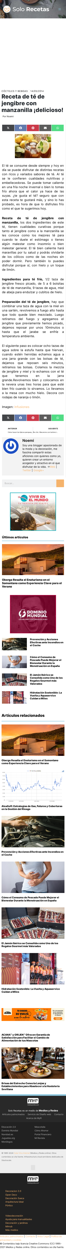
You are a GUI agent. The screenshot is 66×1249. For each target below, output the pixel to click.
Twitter (26, 470)
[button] (33, 1167)
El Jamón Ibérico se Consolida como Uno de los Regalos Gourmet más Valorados (46, 679)
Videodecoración (14, 1215)
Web (52, 466)
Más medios (11, 1230)
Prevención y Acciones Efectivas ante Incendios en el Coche (46, 642)
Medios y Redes (48, 1110)
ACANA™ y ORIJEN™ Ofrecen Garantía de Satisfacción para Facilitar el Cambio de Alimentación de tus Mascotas (26, 1037)
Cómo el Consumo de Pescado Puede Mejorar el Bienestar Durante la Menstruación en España (45, 661)
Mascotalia (40, 1127)
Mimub (8, 1226)
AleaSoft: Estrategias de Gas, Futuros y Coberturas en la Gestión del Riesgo (32, 808)
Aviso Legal (43, 1236)
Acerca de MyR (34, 1118)
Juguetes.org (8, 1138)
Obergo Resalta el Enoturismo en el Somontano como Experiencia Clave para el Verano (32, 583)
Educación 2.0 (9, 1127)
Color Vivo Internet (22, 1153)
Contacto (58, 1114)
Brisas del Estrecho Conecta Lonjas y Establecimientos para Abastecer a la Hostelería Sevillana (31, 1086)
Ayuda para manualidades (18, 1219)
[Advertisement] (33, 53)
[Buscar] (60, 483)
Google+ (38, 470)
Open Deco (11, 1194)
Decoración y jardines (16, 1223)
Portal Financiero (43, 1134)
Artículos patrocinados (13, 1114)
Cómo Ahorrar (41, 1130)
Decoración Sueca (14, 1198)
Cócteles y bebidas (15, 91)
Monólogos (7, 1141)
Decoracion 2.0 (13, 1191)
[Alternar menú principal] (59, 9)
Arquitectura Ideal (14, 1201)
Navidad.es (7, 1134)
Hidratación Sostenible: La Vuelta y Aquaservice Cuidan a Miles (46, 695)
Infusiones (21, 407)
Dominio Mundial (10, 1130)
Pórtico (9, 1205)
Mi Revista (40, 1138)
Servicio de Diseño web (39, 1114)
